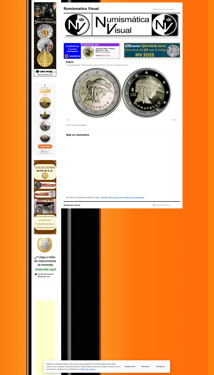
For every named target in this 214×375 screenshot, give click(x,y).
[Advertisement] (45, 337)
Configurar (160, 366)
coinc (174, 120)
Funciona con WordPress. (163, 205)
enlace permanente (79, 125)
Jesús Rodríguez (74, 65)
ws (69, 120)
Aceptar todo (130, 366)
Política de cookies (87, 369)
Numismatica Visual (81, 8)
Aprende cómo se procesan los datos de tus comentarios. (123, 197)
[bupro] (122, 93)
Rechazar (145, 366)
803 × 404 (120, 65)
